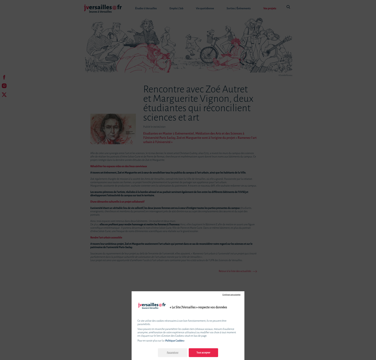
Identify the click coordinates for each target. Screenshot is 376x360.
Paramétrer (172, 352)
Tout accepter (203, 352)
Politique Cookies (174, 340)
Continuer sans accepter (231, 294)
